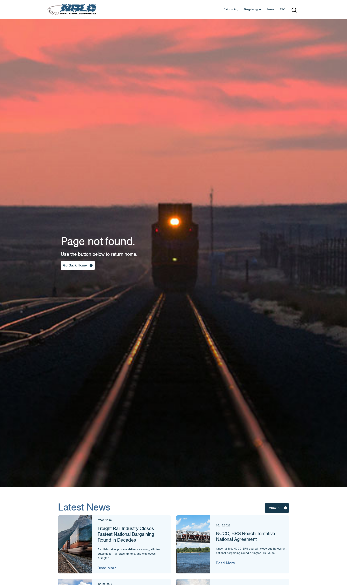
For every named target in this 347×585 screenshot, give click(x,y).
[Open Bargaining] (260, 9)
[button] (294, 10)
